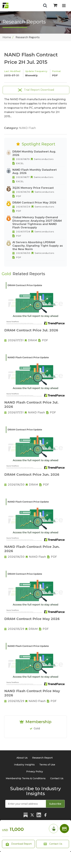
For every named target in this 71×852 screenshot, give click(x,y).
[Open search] (45, 5)
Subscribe (55, 803)
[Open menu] (64, 6)
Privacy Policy (34, 771)
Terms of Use (47, 764)
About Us (22, 757)
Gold (37, 728)
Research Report (42, 757)
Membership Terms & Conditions (26, 778)
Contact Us (55, 843)
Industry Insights (24, 764)
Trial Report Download (38, 89)
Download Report (21, 843)
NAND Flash (27, 128)
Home (6, 37)
